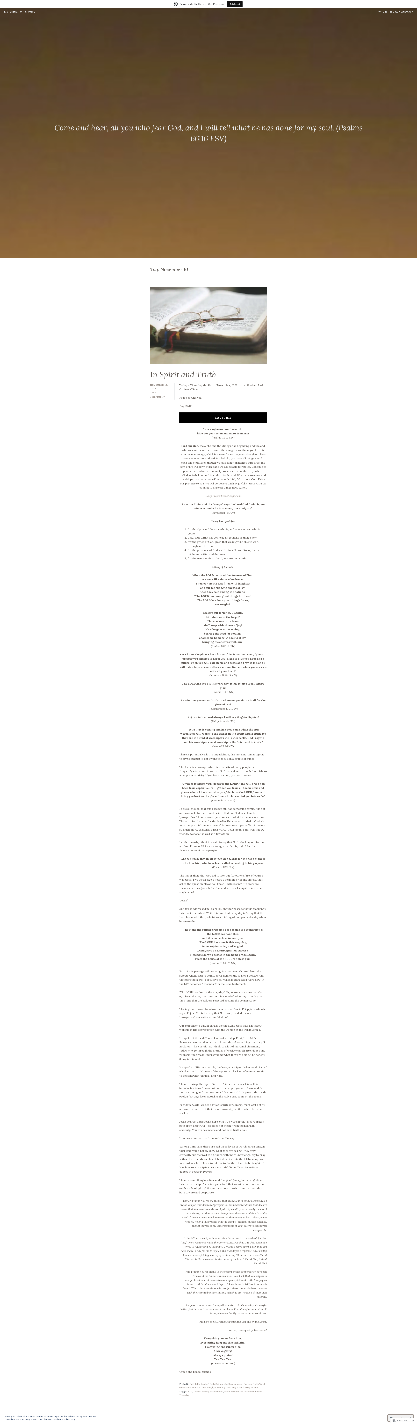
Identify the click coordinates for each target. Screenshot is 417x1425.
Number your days (233, 1391)
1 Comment (157, 397)
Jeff (153, 392)
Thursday (184, 1395)
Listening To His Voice (19, 12)
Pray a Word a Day (241, 1387)
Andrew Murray (201, 1391)
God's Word (259, 1384)
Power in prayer (222, 1387)
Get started (235, 4)
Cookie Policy (68, 1419)
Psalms (254, 1387)
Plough (210, 1387)
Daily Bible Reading (199, 1384)
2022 (190, 1391)
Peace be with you (253, 1391)
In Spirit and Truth (183, 374)
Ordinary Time (198, 1387)
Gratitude (184, 1387)
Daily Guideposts (218, 1384)
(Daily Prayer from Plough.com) (223, 495)
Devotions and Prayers (240, 1384)
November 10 (216, 1391)
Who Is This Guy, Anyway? (395, 12)
